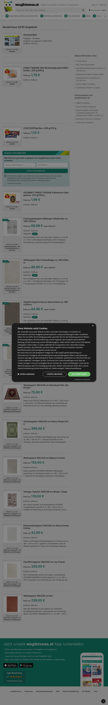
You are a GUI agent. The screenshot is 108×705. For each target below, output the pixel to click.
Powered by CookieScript (82, 379)
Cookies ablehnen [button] (54, 374)
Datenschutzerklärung (73, 368)
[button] (26, 374)
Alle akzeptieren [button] (79, 374)
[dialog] (54, 352)
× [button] (93, 325)
